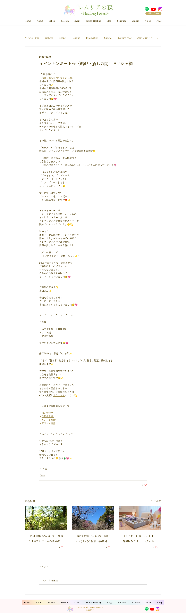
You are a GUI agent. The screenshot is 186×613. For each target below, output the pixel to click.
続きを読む (143, 38)
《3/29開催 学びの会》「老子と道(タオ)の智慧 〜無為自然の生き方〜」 (93, 539)
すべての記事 (32, 38)
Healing (75, 38)
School (49, 38)
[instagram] (160, 9)
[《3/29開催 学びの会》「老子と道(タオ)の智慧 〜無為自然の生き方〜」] (93, 518)
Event (62, 38)
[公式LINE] (146, 9)
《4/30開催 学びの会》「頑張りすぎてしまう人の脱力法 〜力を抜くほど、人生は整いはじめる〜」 (45, 539)
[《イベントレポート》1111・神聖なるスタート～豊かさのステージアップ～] (140, 518)
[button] (157, 38)
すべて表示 (156, 501)
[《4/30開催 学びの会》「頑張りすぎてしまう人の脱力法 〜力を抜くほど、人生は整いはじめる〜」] (46, 518)
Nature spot (125, 38)
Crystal (108, 38)
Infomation (92, 38)
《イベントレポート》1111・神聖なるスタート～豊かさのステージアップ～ (140, 539)
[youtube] (153, 9)
